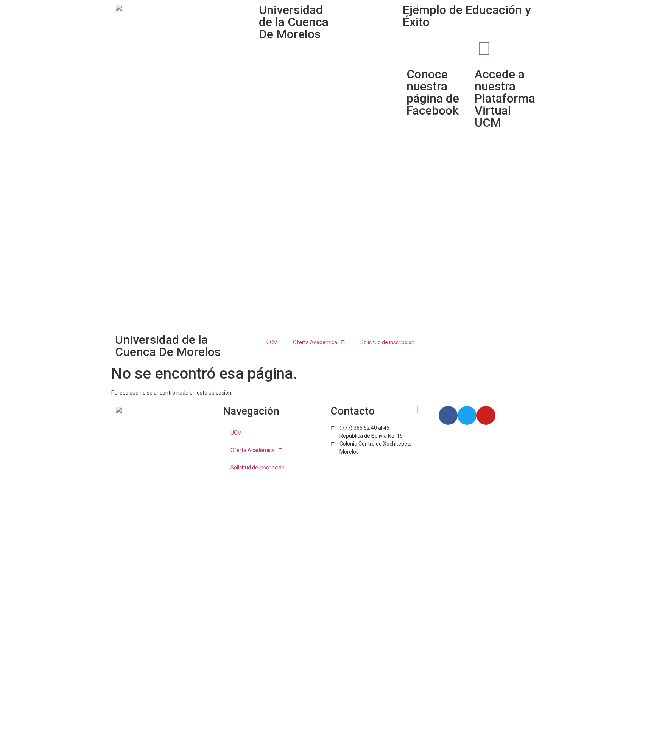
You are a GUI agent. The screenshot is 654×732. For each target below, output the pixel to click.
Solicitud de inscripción (387, 342)
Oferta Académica (315, 342)
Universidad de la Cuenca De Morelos (168, 346)
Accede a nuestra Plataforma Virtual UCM (505, 98)
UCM (272, 342)
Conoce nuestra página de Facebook (432, 92)
